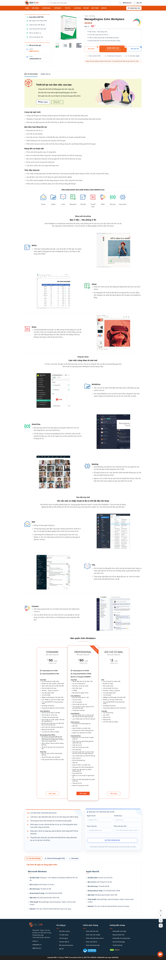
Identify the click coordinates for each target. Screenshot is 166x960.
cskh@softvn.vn (35, 59)
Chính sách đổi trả (91, 942)
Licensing (77, 8)
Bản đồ (61, 949)
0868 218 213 (34, 51)
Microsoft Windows (37, 871)
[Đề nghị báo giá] (161, 926)
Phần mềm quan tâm (120, 826)
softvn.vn (35, 941)
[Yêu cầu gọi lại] (161, 921)
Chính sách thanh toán (93, 945)
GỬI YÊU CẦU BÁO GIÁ (112, 840)
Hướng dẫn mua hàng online (121, 938)
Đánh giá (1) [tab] (45, 74)
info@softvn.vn (37, 944)
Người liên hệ (91, 815)
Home (27, 8)
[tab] (33, 858)
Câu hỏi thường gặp (119, 942)
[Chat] (160, 954)
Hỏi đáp (86, 8)
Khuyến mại (46, 8)
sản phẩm (35, 8)
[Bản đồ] (161, 916)
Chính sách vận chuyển (93, 935)
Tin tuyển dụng (63, 935)
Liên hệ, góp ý (63, 938)
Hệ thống (92, 16)
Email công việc (92, 826)
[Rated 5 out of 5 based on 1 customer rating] (113, 23)
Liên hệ (103, 8)
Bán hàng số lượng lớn (66, 945)
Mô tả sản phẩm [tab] (31, 74)
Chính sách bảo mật (92, 931)
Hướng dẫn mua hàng (119, 931)
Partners (57, 8)
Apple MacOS (92, 871)
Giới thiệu (95, 8)
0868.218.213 (36, 948)
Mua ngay (52, 793)
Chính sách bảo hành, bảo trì (95, 938)
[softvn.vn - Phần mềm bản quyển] (34, 3)
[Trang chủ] (161, 911)
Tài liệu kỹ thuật (117, 945)
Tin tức (67, 8)
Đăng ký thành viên (118, 935)
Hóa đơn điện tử (64, 942)
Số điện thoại (118, 815)
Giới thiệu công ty (64, 931)
